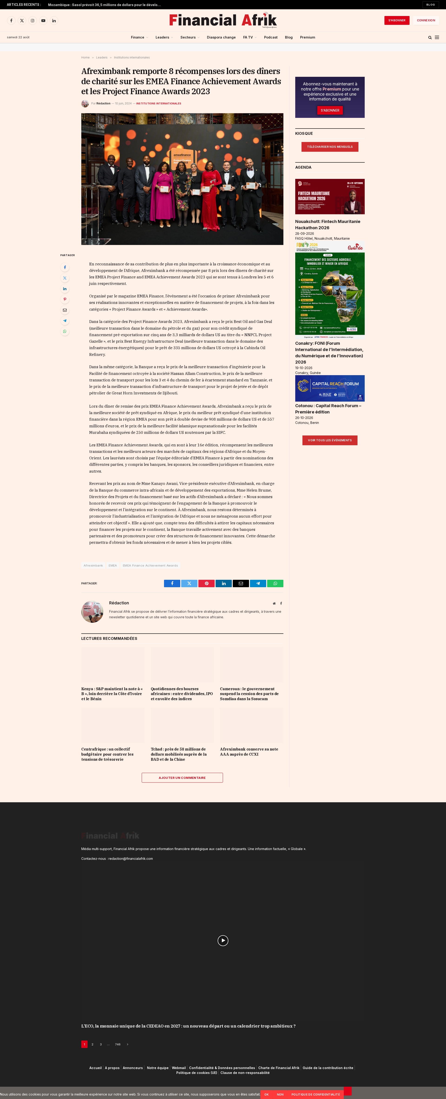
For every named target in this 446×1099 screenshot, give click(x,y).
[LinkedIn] (64, 288)
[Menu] (437, 37)
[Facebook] (64, 267)
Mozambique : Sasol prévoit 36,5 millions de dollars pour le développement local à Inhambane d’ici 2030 (106, 5)
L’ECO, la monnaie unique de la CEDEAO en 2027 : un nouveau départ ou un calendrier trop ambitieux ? (188, 1026)
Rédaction (103, 103)
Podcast (271, 37)
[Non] (348, 1091)
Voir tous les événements (330, 440)
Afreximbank (93, 565)
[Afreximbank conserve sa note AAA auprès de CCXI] (251, 725)
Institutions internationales (158, 103)
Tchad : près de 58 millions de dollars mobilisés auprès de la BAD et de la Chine (179, 754)
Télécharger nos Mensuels (330, 146)
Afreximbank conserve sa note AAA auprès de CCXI (249, 752)
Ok (266, 1094)
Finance (137, 37)
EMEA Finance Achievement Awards (150, 565)
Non (280, 1094)
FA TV (248, 37)
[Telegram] (64, 320)
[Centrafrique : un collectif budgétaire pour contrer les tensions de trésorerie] (113, 725)
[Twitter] (64, 278)
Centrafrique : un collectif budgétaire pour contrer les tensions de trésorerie (107, 754)
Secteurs (188, 37)
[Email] (64, 310)
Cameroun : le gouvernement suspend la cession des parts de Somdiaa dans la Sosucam (249, 693)
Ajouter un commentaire (182, 778)
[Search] (430, 37)
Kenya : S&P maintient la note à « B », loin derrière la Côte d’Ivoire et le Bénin (112, 693)
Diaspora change (221, 37)
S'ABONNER (397, 20)
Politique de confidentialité (316, 1094)
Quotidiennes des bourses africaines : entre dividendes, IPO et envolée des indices (182, 693)
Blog (430, 4)
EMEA (113, 565)
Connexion (426, 20)
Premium (307, 37)
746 (118, 1044)
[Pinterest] (64, 299)
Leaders (162, 37)
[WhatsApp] (64, 331)
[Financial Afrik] (223, 20)
